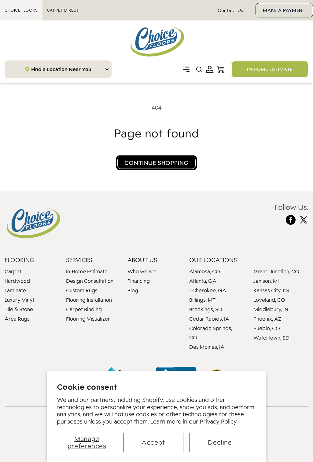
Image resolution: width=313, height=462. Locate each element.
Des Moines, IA (206, 347)
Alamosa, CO (204, 271)
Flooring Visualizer (88, 319)
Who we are (141, 271)
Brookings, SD (205, 309)
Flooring (19, 259)
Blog (132, 290)
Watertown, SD (271, 338)
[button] (186, 69)
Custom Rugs (82, 290)
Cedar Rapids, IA (209, 319)
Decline (220, 442)
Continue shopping (156, 162)
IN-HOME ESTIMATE (270, 69)
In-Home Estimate (87, 271)
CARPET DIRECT (63, 10)
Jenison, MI (266, 281)
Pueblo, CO (266, 328)
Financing (138, 281)
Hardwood (17, 281)
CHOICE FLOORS (21, 10)
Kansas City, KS (271, 290)
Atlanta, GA (202, 281)
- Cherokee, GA (207, 290)
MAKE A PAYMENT (284, 10)
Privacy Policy (218, 421)
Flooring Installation (89, 300)
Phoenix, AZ (267, 319)
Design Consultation (89, 281)
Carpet (13, 271)
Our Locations (213, 259)
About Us (142, 259)
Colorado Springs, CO (210, 332)
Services (79, 259)
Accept (153, 442)
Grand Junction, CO (276, 271)
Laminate (15, 290)
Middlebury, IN (270, 309)
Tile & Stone (19, 309)
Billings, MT (202, 300)
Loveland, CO (269, 300)
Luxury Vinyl (19, 300)
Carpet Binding (84, 309)
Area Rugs (17, 319)
